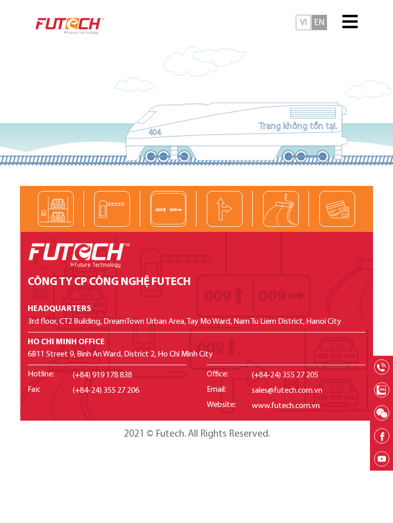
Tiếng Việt (303, 22)
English (319, 22)
